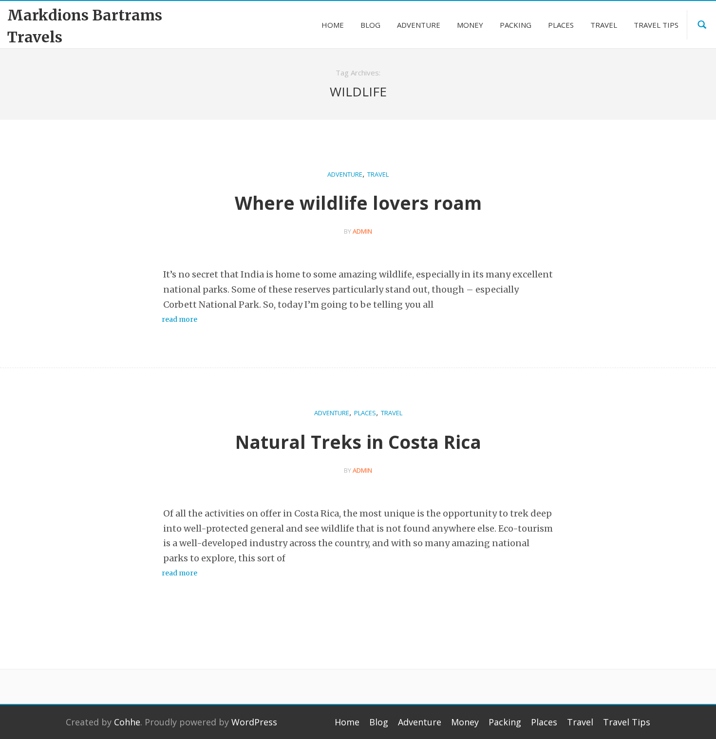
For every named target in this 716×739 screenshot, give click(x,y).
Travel (378, 174)
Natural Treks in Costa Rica (358, 441)
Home (347, 722)
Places (365, 412)
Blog (378, 722)
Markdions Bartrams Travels (84, 26)
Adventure (344, 174)
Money (465, 722)
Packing (505, 722)
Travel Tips (626, 722)
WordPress (254, 722)
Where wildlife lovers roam (358, 202)
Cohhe (127, 722)
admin (362, 231)
